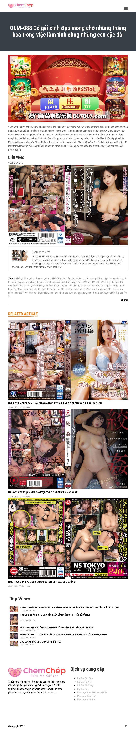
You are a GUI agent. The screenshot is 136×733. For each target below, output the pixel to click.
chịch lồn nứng (37, 278)
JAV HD (95, 282)
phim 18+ (60, 289)
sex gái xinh (93, 292)
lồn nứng (33, 289)
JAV (58, 282)
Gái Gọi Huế (83, 689)
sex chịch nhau (56, 292)
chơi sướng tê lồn (93, 278)
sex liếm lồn (113, 292)
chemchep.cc (50, 692)
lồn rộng (42, 289)
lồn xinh (51, 289)
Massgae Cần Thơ (86, 696)
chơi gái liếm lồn (53, 278)
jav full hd (65, 282)
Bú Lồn (25, 278)
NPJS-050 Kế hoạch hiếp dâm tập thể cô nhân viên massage (42, 492)
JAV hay (86, 282)
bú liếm (17, 278)
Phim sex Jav (92, 289)
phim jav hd (80, 289)
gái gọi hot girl (31, 282)
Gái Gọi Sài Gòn (85, 678)
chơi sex (80, 278)
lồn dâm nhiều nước (90, 285)
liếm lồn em (37, 285)
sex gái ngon (80, 292)
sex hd (103, 292)
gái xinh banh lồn (47, 282)
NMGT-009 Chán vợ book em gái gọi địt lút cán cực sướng (41, 581)
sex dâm (69, 292)
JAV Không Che (107, 282)
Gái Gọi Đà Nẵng (85, 685)
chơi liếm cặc (68, 278)
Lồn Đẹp (104, 285)
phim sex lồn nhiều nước (112, 289)
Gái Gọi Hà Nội (84, 681)
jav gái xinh (76, 282)
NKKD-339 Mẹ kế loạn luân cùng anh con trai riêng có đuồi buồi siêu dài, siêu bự (55, 403)
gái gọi (20, 282)
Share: (124, 299)
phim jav (69, 289)
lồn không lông (21, 289)
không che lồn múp (22, 285)
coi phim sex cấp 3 (112, 278)
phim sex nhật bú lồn (38, 292)
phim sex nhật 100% (17, 292)
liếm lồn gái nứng (52, 285)
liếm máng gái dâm (70, 285)
